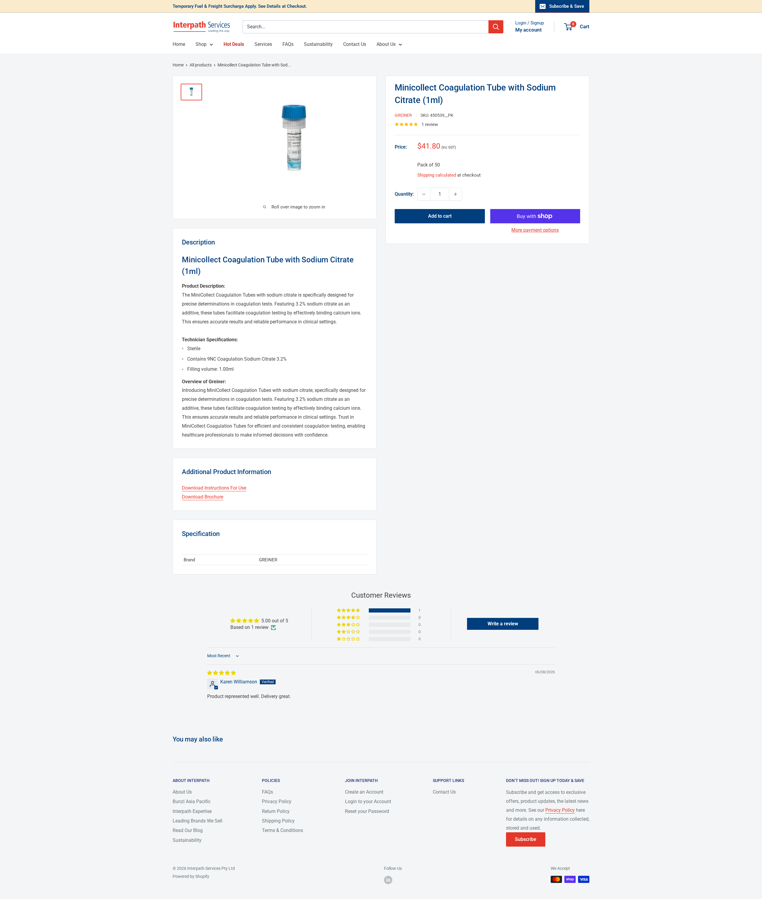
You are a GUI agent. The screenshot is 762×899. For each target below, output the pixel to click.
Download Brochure (202, 497)
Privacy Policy (276, 801)
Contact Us (354, 44)
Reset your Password (367, 811)
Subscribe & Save (566, 6)
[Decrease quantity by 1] (424, 194)
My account (528, 30)
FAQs (287, 44)
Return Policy (276, 811)
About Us (386, 44)
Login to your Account (368, 801)
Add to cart (440, 216)
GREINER (403, 115)
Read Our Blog (188, 830)
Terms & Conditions (282, 830)
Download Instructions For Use (214, 488)
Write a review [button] (503, 624)
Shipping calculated (436, 175)
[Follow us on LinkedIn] (388, 880)
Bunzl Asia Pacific (191, 801)
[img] (221, 673)
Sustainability (318, 44)
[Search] (495, 26)
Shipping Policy (278, 821)
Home (179, 44)
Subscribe (525, 839)
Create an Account (364, 792)
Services (263, 44)
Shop (201, 44)
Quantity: (404, 194)
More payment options (535, 230)
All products (201, 65)
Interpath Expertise (192, 811)
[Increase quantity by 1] (455, 194)
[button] (349, 610)
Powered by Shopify (191, 876)
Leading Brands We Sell (197, 821)
